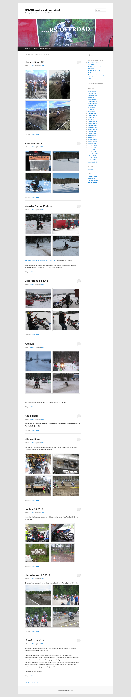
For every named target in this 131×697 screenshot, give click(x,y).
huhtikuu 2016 (92, 125)
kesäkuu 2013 (92, 160)
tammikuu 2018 (92, 103)
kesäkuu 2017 (92, 111)
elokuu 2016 (91, 119)
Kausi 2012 (31, 415)
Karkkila (29, 343)
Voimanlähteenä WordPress (65, 690)
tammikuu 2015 (92, 148)
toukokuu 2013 (92, 162)
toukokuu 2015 (92, 142)
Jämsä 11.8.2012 (34, 640)
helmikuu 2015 (92, 146)
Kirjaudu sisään (92, 176)
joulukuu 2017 (92, 105)
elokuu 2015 (91, 138)
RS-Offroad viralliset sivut (42, 10)
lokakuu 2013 (92, 156)
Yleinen (33, 134)
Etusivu (27, 48)
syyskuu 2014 (92, 150)
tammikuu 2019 (92, 91)
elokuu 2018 (91, 97)
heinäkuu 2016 (92, 121)
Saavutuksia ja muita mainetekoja (42, 48)
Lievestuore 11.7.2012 (37, 575)
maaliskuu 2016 (92, 127)
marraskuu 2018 (93, 95)
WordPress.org (92, 182)
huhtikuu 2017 (92, 113)
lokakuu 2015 (92, 133)
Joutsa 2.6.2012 (34, 509)
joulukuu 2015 (92, 131)
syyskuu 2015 (92, 136)
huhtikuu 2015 (92, 144)
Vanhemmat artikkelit (31, 683)
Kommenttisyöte (93, 180)
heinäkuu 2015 (92, 140)
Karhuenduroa (33, 143)
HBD (89, 79)
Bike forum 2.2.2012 (36, 281)
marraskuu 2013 (93, 154)
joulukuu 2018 (92, 93)
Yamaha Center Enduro (38, 206)
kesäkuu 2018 (92, 99)
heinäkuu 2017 (92, 109)
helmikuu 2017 (92, 115)
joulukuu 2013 (92, 152)
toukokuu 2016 (92, 123)
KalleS (42, 65)
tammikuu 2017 (92, 117)
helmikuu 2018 (92, 101)
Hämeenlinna (32, 439)
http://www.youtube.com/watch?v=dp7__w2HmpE (40, 260)
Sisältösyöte (91, 178)
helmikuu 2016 (92, 129)
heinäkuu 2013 (92, 158)
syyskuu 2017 (92, 107)
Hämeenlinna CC (34, 62)
